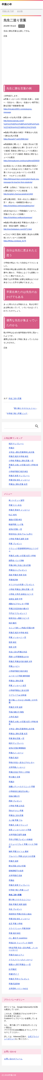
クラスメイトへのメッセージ (21, 960)
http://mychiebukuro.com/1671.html (18, 229)
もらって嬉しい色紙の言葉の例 (21, 628)
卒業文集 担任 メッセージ (19, 480)
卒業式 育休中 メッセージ (19, 510)
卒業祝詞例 (13, 580)
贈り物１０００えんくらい (25, 408)
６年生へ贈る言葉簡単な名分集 (21, 452)
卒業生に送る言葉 (16, 815)
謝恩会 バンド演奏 (16, 560)
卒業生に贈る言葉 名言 (18, 484)
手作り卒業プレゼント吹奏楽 (21, 839)
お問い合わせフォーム (13, 1059)
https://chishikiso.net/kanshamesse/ (18, 217)
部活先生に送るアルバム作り (21, 534)
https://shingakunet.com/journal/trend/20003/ (21, 161)
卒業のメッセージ (16, 753)
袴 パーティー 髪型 (16, 500)
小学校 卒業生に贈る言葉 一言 (21, 461)
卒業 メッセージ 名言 (17, 686)
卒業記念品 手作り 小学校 (19, 772)
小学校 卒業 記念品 (16, 806)
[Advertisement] (21, 59)
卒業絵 (11, 880)
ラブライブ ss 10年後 (17, 695)
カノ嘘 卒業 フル (15, 820)
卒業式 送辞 (13, 861)
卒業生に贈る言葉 (16, 681)
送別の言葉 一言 (15, 529)
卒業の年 (7, 4)
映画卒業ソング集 (16, 524)
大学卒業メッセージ (17, 767)
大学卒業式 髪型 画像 (17, 835)
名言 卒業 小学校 (15, 924)
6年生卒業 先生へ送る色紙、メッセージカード (23, 949)
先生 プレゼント (15, 909)
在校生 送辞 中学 (15, 599)
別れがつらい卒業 (16, 811)
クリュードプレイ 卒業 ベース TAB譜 (23, 845)
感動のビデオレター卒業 (19, 604)
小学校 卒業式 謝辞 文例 (18, 539)
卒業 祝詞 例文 (15, 933)
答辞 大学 (13, 647)
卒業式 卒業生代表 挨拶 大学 (20, 661)
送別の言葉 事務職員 (17, 748)
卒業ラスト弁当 (15, 505)
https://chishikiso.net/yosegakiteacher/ (19, 206)
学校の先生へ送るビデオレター (21, 762)
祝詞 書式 (13, 623)
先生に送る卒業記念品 (18, 652)
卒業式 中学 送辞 (15, 707)
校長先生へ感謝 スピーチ (19, 618)
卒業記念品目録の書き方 (19, 609)
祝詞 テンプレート (16, 444)
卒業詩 (11, 448)
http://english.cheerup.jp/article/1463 (18, 194)
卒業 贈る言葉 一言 (16, 738)
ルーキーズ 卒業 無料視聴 (19, 676)
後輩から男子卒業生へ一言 (20, 964)
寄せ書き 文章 (14, 777)
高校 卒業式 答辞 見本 (18, 575)
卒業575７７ (14, 974)
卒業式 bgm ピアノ (16, 955)
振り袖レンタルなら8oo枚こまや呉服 (23, 701)
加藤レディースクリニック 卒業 (22, 787)
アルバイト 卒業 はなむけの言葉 (22, 856)
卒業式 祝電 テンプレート (19, 476)
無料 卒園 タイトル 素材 (18, 851)
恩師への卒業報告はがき (19, 657)
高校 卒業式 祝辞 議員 (18, 904)
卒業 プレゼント (15, 544)
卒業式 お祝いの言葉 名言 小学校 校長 (23, 723)
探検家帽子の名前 (16, 871)
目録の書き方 (14, 796)
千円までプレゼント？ (18, 613)
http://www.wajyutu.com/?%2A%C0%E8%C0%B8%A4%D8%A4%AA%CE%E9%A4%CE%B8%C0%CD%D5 (21, 124)
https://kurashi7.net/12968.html (16, 139)
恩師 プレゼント (15, 801)
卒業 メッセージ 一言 (17, 637)
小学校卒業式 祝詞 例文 (18, 471)
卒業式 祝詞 (13, 758)
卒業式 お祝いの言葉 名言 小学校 (22, 556)
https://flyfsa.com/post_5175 (15, 241)
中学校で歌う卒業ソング (17, 413)
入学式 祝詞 (13, 717)
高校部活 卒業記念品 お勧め (20, 914)
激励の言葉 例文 (15, 520)
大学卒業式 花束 (15, 876)
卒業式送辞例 (14, 984)
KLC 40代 (13, 515)
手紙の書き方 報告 (16, 712)
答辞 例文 (13, 642)
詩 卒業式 (13, 969)
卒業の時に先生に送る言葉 (20, 565)
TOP (8, 11)
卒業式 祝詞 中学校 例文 (18, 456)
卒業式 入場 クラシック (18, 825)
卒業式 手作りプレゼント (19, 979)
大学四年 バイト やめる (18, 989)
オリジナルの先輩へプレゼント (21, 585)
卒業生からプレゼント (18, 570)
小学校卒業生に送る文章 (19, 690)
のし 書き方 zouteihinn (18, 938)
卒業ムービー (14, 666)
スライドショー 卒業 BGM (19, 928)
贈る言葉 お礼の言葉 (17, 866)
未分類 (21, 26)
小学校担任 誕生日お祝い (19, 791)
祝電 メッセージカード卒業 (20, 830)
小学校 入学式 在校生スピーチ (21, 594)
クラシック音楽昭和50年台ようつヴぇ (23, 550)
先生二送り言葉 (15, 398)
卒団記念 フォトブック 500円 (21, 943)
